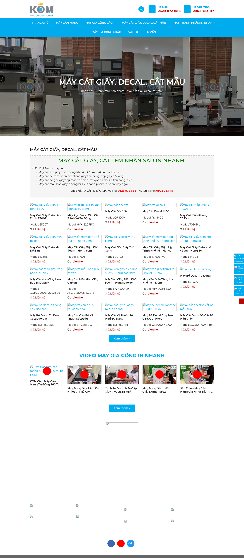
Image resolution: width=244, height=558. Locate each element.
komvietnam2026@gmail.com (158, 501)
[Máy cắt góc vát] (116, 204)
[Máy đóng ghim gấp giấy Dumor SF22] (159, 374)
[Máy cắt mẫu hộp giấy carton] (84, 270)
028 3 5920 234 (98, 519)
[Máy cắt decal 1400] (156, 204)
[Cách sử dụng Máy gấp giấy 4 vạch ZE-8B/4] (122, 374)
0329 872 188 (196, 512)
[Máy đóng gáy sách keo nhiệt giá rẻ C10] (84, 374)
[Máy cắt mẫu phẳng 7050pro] (197, 206)
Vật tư (133, 32)
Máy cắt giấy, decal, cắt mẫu (144, 22)
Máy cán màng (67, 22)
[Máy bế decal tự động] (196, 269)
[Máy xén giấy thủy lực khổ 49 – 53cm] (159, 270)
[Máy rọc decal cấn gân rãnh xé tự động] (84, 206)
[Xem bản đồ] (110, 485)
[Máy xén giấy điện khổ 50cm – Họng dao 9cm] (122, 270)
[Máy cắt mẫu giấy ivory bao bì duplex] (47, 270)
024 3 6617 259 (193, 523)
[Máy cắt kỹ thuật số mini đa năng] (122, 306)
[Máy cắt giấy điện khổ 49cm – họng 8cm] (197, 238)
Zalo (130, 543)
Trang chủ (40, 22)
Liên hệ (40, 229)
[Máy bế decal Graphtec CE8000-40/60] (159, 306)
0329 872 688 (149, 512)
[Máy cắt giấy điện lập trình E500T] (47, 206)
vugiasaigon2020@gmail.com (63, 497)
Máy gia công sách (100, 22)
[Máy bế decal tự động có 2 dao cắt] (47, 306)
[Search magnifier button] (141, 9)
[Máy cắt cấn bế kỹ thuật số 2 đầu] (84, 306)
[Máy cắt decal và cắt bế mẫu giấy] (197, 306)
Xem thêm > (122, 338)
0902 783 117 (53, 508)
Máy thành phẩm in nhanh (194, 22)
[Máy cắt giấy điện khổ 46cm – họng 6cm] (84, 238)
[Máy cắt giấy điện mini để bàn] (47, 238)
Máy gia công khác (106, 32)
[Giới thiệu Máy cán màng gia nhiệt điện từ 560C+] (197, 374)
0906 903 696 (100, 508)
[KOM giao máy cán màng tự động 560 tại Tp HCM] (47, 370)
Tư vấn (150, 32)
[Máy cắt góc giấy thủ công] (122, 238)
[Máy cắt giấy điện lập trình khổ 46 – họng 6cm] (159, 238)
